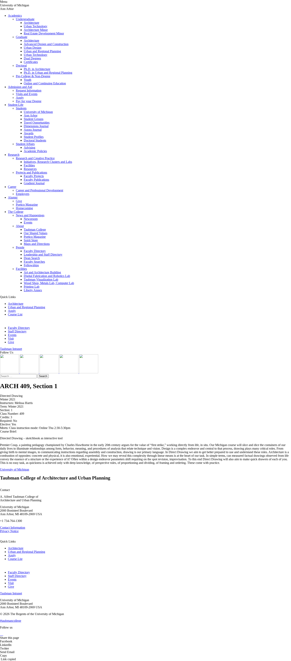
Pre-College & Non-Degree (33, 76)
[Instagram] (10, 372)
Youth (27, 79)
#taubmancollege (10, 620)
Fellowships (31, 265)
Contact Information (12, 527)
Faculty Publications (36, 179)
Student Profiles (34, 137)
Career (12, 186)
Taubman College (35, 229)
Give (19, 201)
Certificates (31, 62)
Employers (22, 194)
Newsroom (31, 219)
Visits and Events (26, 94)
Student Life (15, 104)
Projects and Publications (31, 172)
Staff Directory (17, 331)
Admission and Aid (20, 87)
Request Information (28, 90)
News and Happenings (30, 215)
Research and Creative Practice (35, 158)
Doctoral (21, 65)
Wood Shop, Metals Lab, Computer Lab (49, 283)
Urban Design (32, 47)
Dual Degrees (32, 58)
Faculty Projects (34, 176)
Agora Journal (33, 129)
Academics (15, 15)
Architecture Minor (36, 30)
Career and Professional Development (39, 190)
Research (13, 154)
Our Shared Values (35, 233)
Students (21, 108)
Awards (28, 133)
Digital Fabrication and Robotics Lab (47, 276)
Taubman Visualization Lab (41, 279)
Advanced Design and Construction (46, 44)
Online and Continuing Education (45, 83)
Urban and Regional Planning (42, 51)
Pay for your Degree (28, 101)
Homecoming (24, 208)
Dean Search (32, 258)
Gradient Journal (34, 183)
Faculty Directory (35, 251)
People (20, 247)
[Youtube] (69, 372)
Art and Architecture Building (42, 272)
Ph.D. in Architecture (37, 69)
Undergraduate (25, 19)
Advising (29, 147)
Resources (30, 169)
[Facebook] (88, 372)
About (20, 226)
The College (15, 211)
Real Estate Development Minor (44, 33)
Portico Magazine (27, 204)
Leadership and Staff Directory (43, 254)
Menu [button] (3, 1)
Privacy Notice (9, 531)
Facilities (29, 165)
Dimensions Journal (36, 126)
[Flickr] (49, 372)
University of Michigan (38, 112)
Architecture (31, 22)
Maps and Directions (37, 243)
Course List (15, 314)
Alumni (12, 197)
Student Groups (33, 119)
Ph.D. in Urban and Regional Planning (48, 72)
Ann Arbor (30, 115)
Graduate (21, 37)
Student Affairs (25, 144)
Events (28, 222)
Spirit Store (31, 240)
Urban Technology (35, 26)
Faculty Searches (34, 261)
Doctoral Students (35, 140)
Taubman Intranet (11, 349)
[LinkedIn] (30, 372)
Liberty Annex (33, 290)
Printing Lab (31, 286)
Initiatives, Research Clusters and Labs (48, 161)
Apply (20, 97)
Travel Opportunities (36, 122)
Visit (11, 338)
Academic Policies (35, 151)
